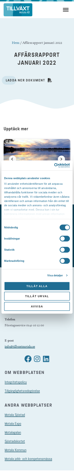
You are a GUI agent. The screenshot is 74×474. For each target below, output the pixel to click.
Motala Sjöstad (15, 414)
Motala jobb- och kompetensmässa (28, 458)
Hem (15, 42)
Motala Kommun (15, 450)
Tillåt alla (37, 285)
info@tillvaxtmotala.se (20, 346)
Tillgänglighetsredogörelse (22, 390)
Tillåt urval (37, 296)
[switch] (65, 238)
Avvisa (37, 306)
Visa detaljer (55, 275)
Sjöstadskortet (15, 441)
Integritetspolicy (16, 382)
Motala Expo (13, 423)
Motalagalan (13, 432)
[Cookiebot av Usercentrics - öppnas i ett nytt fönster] (54, 165)
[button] (28, 358)
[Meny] (66, 9)
